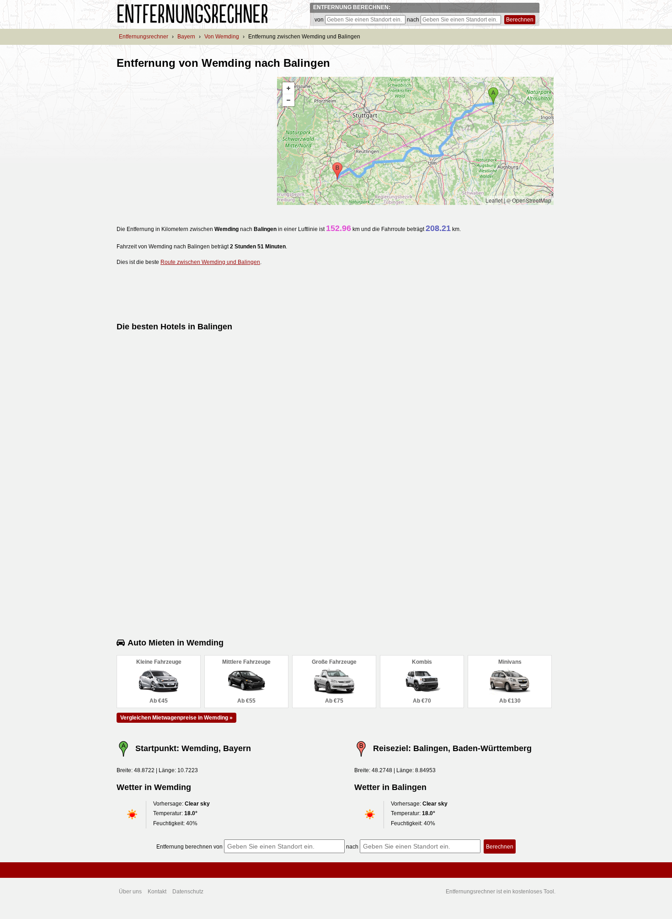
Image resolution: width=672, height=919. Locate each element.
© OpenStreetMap (529, 200)
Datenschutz (187, 891)
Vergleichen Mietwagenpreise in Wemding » (176, 718)
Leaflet (493, 200)
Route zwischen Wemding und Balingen (210, 262)
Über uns (130, 891)
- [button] (288, 100)
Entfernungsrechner (143, 36)
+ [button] (288, 88)
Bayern (186, 36)
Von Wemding (221, 36)
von (319, 19)
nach (413, 19)
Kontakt (157, 891)
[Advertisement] (193, 141)
